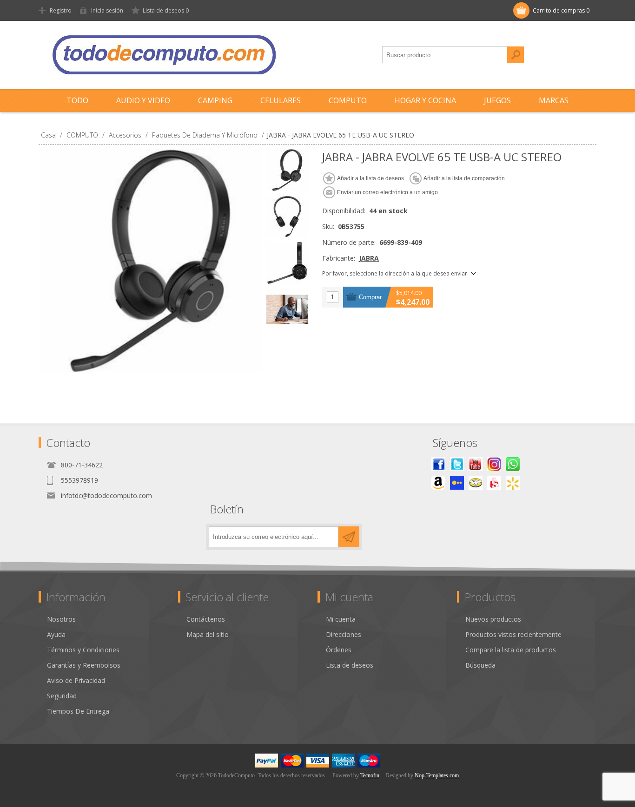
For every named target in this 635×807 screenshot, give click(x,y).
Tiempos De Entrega (78, 711)
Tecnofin (369, 775)
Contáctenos (205, 619)
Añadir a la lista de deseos (370, 178)
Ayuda (56, 634)
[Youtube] (476, 464)
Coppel (457, 483)
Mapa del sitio (207, 634)
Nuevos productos (493, 619)
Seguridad (62, 695)
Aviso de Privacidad (76, 680)
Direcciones (343, 634)
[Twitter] (457, 464)
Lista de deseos (349, 665)
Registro (61, 10)
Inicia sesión (107, 10)
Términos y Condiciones (83, 649)
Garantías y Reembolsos (83, 665)
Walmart (513, 483)
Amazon (438, 483)
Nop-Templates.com (437, 775)
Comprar (370, 297)
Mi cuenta (341, 619)
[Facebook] (438, 464)
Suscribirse (348, 536)
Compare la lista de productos (510, 649)
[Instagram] (494, 464)
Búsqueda (515, 54)
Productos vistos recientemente (513, 634)
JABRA (369, 258)
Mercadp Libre (476, 483)
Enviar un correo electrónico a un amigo (387, 192)
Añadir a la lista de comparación (464, 178)
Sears (494, 483)
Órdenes (338, 649)
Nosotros (61, 619)
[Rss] (513, 464)
